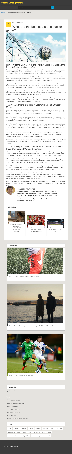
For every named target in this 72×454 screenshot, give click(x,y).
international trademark (14, 436)
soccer (9, 428)
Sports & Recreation (12, 406)
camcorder (46, 428)
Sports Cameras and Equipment (15, 403)
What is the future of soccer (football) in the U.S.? (55, 229)
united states (11, 432)
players (38, 428)
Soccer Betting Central (12, 2)
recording (59, 428)
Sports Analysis (11, 391)
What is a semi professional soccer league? (21, 376)
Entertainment (10, 394)
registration (26, 436)
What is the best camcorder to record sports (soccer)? (24, 276)
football (16, 428)
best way (34, 436)
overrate (31, 428)
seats (48, 436)
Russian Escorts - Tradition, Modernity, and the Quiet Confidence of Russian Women (32, 326)
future (19, 432)
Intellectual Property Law (13, 412)
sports (53, 428)
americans (23, 428)
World (8, 397)
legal (49, 432)
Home (3, 12)
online (43, 432)
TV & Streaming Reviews (13, 400)
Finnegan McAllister (17, 22)
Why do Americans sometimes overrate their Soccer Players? (36, 229)
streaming (37, 432)
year (30, 432)
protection (42, 436)
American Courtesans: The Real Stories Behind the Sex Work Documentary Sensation (16, 228)
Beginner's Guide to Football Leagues (17, 418)
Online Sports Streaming (13, 409)
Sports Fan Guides (12, 415)
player (25, 432)
